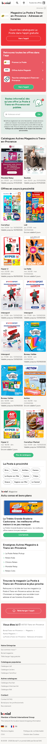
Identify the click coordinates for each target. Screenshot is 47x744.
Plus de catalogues (23, 455)
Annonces (40, 8)
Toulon (15, 470)
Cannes (36, 470)
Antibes (25, 470)
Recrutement (6, 706)
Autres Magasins (9, 634)
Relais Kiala (10, 558)
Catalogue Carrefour (8, 673)
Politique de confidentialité (34, 731)
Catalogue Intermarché (9, 686)
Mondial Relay (11, 566)
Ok (39, 114)
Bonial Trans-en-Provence (13, 630)
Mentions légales (7, 731)
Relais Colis (10, 571)
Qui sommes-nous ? (8, 650)
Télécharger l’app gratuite (10, 656)
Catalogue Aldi (6, 690)
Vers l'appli (23, 38)
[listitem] (12, 164)
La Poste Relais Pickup (14, 553)
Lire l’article (23, 535)
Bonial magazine (7, 653)
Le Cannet (36, 482)
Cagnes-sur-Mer (20, 482)
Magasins (29, 630)
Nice (6, 470)
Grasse (7, 482)
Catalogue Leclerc (8, 670)
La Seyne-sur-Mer (12, 476)
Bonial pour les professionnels (12, 703)
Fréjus (35, 476)
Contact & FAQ (6, 699)
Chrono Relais (11, 562)
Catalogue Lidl (6, 666)
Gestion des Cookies (31, 734)
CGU (3, 734)
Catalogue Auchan (8, 683)
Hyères (26, 476)
